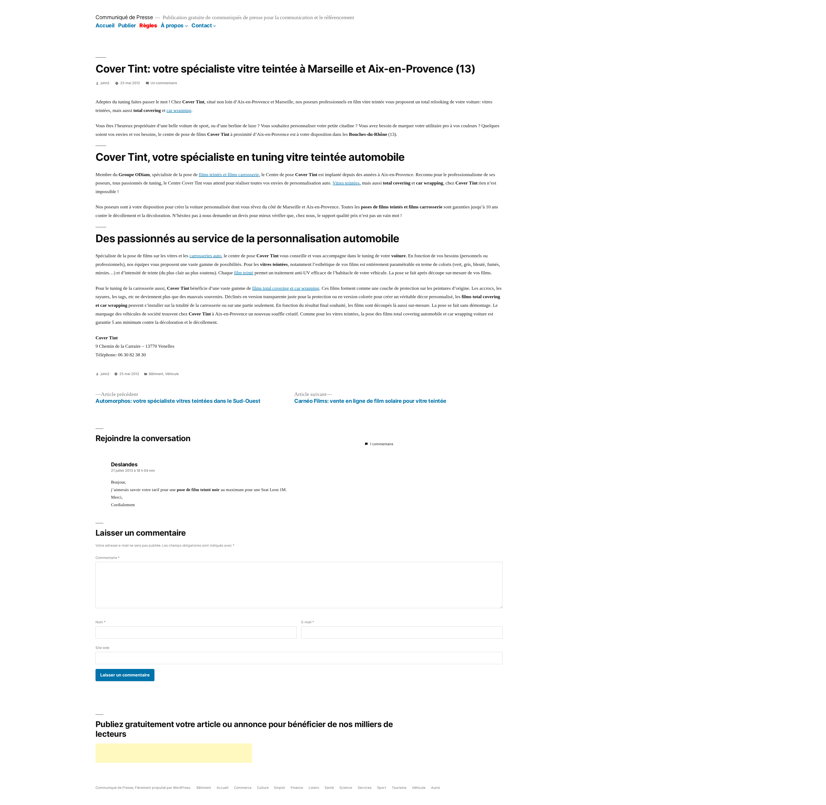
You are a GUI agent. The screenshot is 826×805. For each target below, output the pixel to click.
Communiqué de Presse (124, 17)
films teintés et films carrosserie (229, 175)
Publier (127, 25)
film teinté (243, 273)
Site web (102, 648)
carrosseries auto (205, 256)
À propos (172, 25)
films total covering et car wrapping (285, 288)
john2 (105, 83)
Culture (263, 788)
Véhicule (172, 374)
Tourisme (399, 788)
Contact (201, 25)
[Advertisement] (174, 753)
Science (345, 788)
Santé (329, 788)
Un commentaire (164, 83)
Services (364, 788)
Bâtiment (156, 374)
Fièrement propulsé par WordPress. (163, 788)
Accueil (105, 25)
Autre (435, 788)
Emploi (279, 788)
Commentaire (108, 558)
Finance (297, 788)
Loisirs (314, 788)
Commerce (242, 788)
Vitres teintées (346, 183)
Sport (381, 788)
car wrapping (178, 110)
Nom (101, 622)
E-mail (307, 622)
